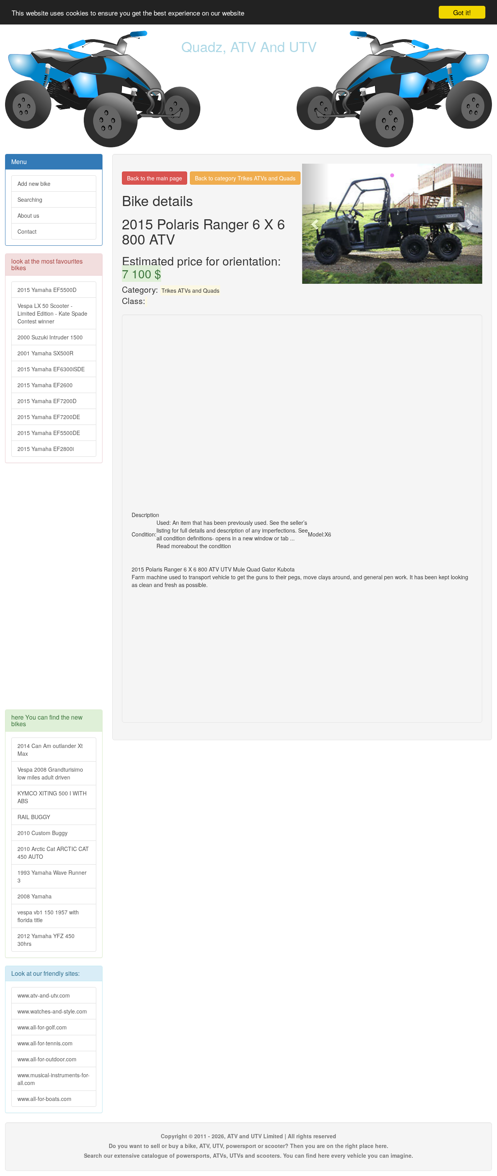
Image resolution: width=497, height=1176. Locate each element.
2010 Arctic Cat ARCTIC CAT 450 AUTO (53, 852)
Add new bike (33, 183)
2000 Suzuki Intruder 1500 (50, 337)
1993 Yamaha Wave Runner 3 (52, 876)
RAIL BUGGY (33, 817)
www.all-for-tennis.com (45, 1043)
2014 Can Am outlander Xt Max (50, 749)
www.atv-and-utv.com (43, 995)
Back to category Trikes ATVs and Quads (245, 178)
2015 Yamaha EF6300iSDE (51, 369)
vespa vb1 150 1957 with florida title (48, 916)
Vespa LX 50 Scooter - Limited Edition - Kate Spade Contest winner (52, 313)
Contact (26, 231)
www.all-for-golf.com (42, 1027)
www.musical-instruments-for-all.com (53, 1079)
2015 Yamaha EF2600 (45, 385)
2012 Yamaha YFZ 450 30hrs (46, 939)
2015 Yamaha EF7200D (46, 401)
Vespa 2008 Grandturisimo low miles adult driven (50, 773)
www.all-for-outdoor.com (46, 1059)
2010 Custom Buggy (42, 833)
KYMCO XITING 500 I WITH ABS (52, 797)
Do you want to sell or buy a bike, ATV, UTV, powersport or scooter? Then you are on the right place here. (248, 1146)
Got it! (462, 12)
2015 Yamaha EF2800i (45, 449)
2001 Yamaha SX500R (45, 353)
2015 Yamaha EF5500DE (48, 433)
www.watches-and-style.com (52, 1011)
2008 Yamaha (34, 896)
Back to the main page (154, 178)
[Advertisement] (54, 590)
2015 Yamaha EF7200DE (48, 417)
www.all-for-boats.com (44, 1099)
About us (28, 215)
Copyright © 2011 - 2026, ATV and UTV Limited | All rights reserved (248, 1136)
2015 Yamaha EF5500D (46, 290)
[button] (315, 224)
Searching (29, 199)
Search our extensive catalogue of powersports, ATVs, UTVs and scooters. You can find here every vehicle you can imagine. (248, 1155)
